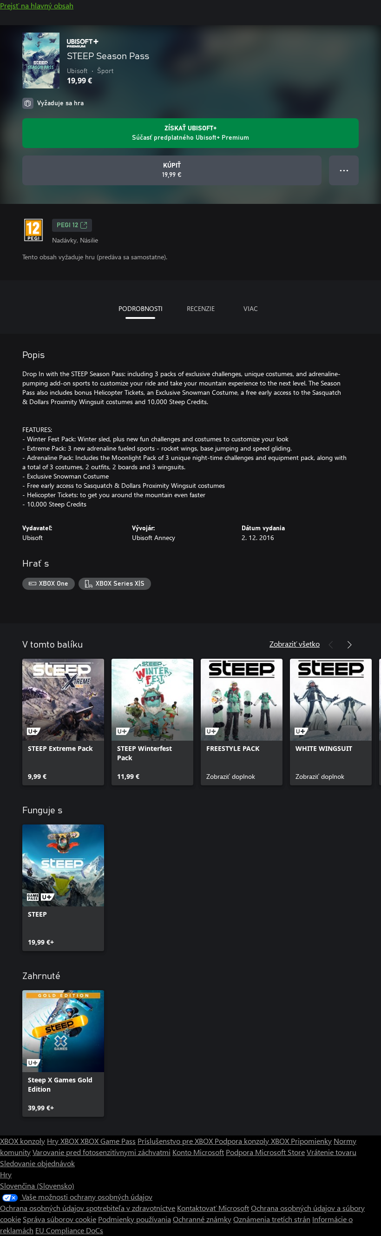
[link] (63, 722)
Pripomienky (311, 1141)
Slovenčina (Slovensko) (37, 1185)
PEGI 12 (67, 225)
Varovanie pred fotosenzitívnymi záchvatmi (102, 1152)
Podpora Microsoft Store (265, 1152)
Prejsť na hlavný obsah (36, 5)
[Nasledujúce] (349, 644)
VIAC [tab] (250, 308)
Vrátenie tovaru (331, 1152)
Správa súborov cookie (59, 1219)
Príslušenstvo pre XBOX (176, 1141)
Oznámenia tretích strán (271, 1219)
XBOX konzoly (22, 1141)
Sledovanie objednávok (37, 1163)
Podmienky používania (134, 1219)
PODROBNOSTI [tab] (140, 308)
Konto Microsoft (198, 1152)
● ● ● (344, 170)
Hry (6, 1174)
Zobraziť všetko (294, 643)
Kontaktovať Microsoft (213, 1208)
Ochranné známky (202, 1219)
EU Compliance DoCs (69, 1230)
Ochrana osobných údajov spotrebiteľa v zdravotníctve (87, 1208)
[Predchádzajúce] (331, 644)
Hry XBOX (63, 1141)
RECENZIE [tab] (201, 308)
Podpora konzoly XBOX (253, 1141)
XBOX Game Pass (108, 1141)
